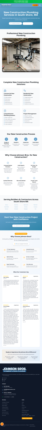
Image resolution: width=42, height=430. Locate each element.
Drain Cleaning (4, 403)
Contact (23, 408)
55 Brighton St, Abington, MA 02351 (10, 394)
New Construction (5, 412)
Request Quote (27, 23)
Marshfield (6, 206)
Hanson (27, 415)
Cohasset (35, 206)
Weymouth (26, 204)
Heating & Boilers (5, 407)
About (23, 402)
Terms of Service (32, 426)
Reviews (23, 405)
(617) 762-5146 (6, 386)
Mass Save (4, 415)
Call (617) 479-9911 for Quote (22, 225)
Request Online (24, 412)
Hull (35, 208)
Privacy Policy (32, 424)
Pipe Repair (4, 410)
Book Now (35, 5)
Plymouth (35, 204)
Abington (26, 208)
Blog (22, 403)
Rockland (16, 208)
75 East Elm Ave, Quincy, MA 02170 (10, 393)
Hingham (16, 206)
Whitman (23, 415)
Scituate (25, 206)
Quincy (6, 204)
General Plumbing (5, 408)
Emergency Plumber (5, 402)
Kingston (33, 415)
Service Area (24, 407)
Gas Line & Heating (5, 413)
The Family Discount (25, 410)
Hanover (6, 208)
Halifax (30, 415)
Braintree (16, 204)
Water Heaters (4, 405)
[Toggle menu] (40, 5)
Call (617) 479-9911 (16, 23)
